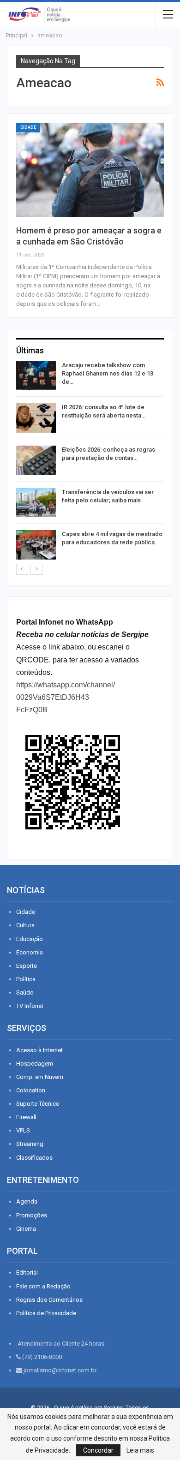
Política (26, 979)
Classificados (34, 1157)
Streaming (29, 1143)
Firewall (26, 1117)
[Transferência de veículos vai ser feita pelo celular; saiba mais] (36, 503)
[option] (90, 462)
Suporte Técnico (38, 1103)
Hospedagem (34, 1063)
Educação (29, 939)
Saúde (24, 992)
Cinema (26, 1228)
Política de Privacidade (46, 1313)
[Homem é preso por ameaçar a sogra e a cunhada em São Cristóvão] (90, 170)
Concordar (98, 1450)
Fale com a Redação (43, 1286)
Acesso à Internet (39, 1050)
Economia (29, 952)
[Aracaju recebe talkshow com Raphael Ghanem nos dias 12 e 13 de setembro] (36, 376)
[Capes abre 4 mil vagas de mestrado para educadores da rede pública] (36, 545)
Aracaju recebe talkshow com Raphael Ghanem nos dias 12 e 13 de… (107, 373)
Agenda (26, 1201)
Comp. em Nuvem (39, 1076)
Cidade (28, 127)
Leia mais (140, 1450)
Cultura (25, 925)
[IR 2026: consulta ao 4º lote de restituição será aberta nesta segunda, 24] (36, 418)
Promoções (31, 1215)
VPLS (23, 1130)
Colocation (30, 1090)
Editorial (27, 1272)
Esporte (26, 965)
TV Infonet (29, 1005)
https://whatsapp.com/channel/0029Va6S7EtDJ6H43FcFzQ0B (65, 697)
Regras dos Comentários (49, 1299)
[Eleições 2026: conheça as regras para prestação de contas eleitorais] (36, 460)
